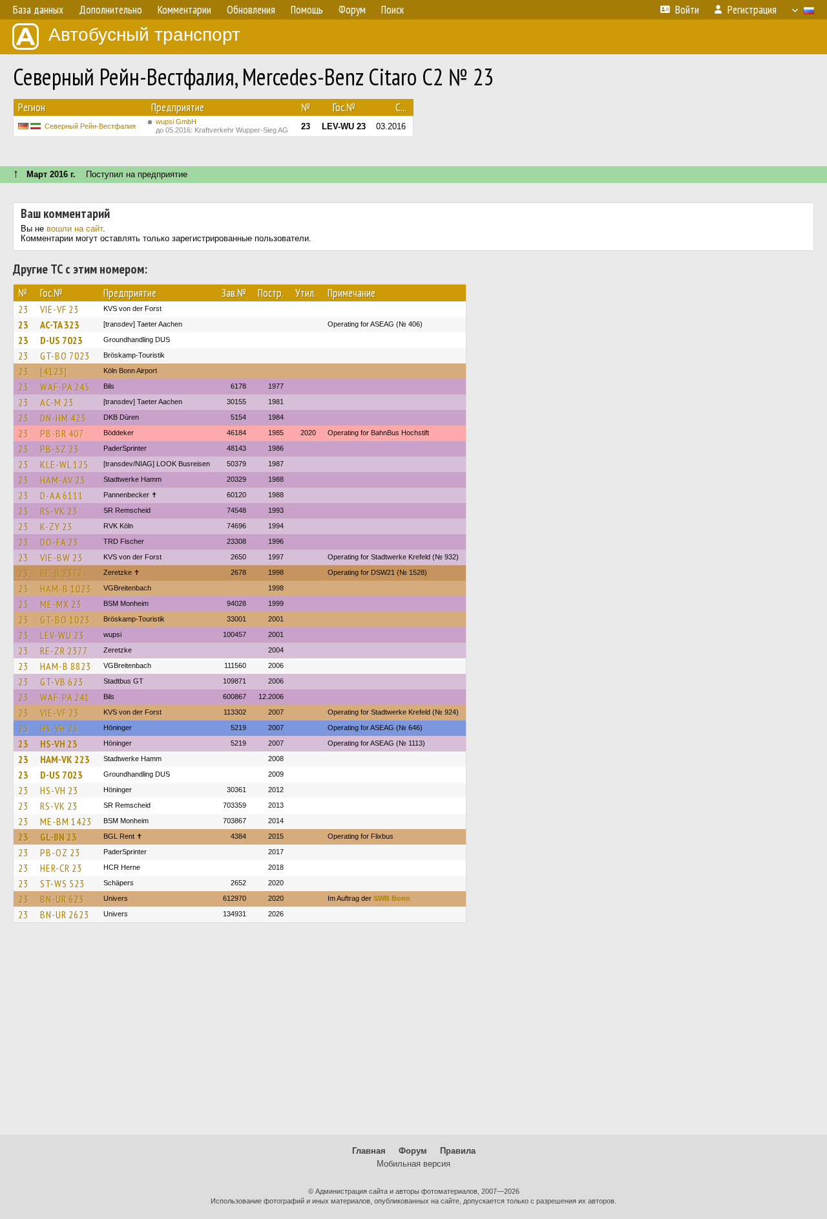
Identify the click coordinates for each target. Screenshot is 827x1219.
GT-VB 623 (61, 681)
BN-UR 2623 (64, 914)
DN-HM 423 (63, 417)
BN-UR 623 (62, 898)
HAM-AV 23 (62, 479)
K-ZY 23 (56, 526)
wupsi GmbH (222, 126)
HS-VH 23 (59, 728)
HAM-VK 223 (65, 759)
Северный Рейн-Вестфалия (90, 126)
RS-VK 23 (59, 510)
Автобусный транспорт (144, 35)
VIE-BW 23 (61, 557)
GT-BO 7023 (65, 355)
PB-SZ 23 (59, 448)
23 (23, 309)
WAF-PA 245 (65, 386)
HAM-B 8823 (65, 666)
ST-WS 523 (62, 883)
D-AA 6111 (61, 495)
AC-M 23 (57, 402)
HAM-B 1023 (65, 588)
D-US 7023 (61, 340)
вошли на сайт (75, 228)
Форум (413, 1151)
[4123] (53, 371)
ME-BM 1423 (66, 821)
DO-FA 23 (59, 541)
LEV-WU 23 (62, 635)
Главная (369, 1151)
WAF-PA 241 (65, 697)
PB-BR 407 (62, 433)
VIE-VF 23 (59, 309)
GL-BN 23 (58, 836)
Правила (458, 1151)
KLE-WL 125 (64, 464)
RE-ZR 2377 (64, 650)
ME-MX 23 (60, 604)
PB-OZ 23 (60, 852)
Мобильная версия (413, 1164)
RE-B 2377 (61, 572)
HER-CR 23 (61, 867)
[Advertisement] (413, 1034)
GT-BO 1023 (65, 619)
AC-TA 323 (59, 324)
